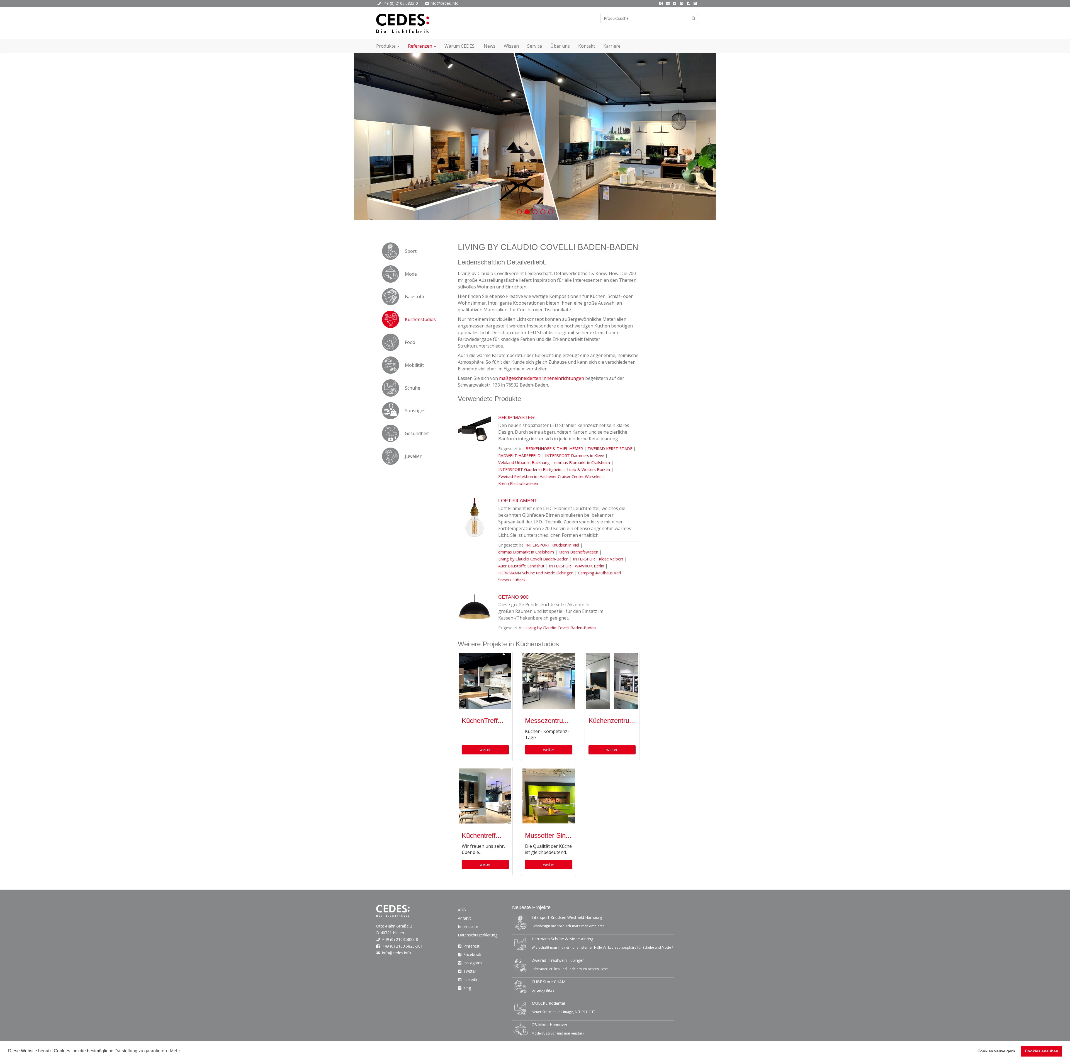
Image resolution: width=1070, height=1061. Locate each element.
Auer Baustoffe (521, 566)
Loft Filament (517, 500)
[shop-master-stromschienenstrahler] (474, 434)
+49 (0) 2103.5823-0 (400, 3)
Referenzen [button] (420, 46)
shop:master (516, 417)
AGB (462, 909)
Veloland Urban (524, 462)
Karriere (612, 46)
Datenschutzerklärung (477, 935)
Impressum (468, 926)
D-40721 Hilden (390, 932)
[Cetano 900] (474, 613)
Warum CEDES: (459, 46)
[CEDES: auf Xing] (661, 3)
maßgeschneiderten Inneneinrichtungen (541, 378)
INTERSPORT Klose (598, 559)
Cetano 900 (513, 597)
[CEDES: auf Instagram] (681, 3)
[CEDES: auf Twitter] (675, 3)
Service (534, 46)
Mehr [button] (175, 1050)
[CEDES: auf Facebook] (688, 3)
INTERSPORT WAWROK (576, 566)
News (489, 46)
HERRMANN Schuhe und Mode (535, 573)
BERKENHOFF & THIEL (555, 448)
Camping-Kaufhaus (599, 573)
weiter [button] (485, 749)
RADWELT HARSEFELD (520, 455)
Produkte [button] (386, 46)
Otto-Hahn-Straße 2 (394, 926)
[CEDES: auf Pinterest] (695, 3)
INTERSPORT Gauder (530, 469)
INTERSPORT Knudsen (552, 545)
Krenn (518, 483)
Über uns (560, 46)
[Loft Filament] (474, 517)
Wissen (511, 46)
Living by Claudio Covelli (533, 559)
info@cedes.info (444, 3)
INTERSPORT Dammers (574, 455)
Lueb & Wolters (588, 469)
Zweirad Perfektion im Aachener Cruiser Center (550, 476)
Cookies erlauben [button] (1041, 1051)
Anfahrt (464, 918)
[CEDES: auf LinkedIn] (668, 3)
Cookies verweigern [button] (996, 1051)
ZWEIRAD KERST (610, 448)
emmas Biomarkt (582, 462)
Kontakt (586, 46)
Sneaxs (512, 579)
